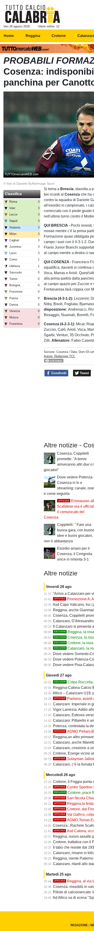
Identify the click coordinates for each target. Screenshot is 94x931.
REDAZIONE (79, 925)
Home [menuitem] (9, 36)
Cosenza (62, 352)
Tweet (84, 373)
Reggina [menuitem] (33, 36)
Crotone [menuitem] (59, 36)
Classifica (13, 194)
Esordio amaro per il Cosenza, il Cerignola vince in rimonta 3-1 (74, 553)
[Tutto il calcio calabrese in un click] (32, 14)
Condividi (58, 373)
